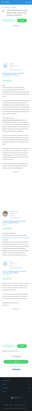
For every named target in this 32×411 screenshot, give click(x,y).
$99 (18, 366)
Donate (16, 361)
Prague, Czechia (17, 217)
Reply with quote (7, 80)
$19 (10, 366)
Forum (2, 7)
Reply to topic (8, 20)
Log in (22, 20)
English (15, 397)
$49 (15, 366)
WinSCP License (8, 405)
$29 (13, 366)
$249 (21, 366)
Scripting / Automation (10, 7)
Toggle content (16, 380)
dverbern (11, 63)
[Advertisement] (16, 42)
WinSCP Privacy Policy (20, 405)
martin (10, 211)
